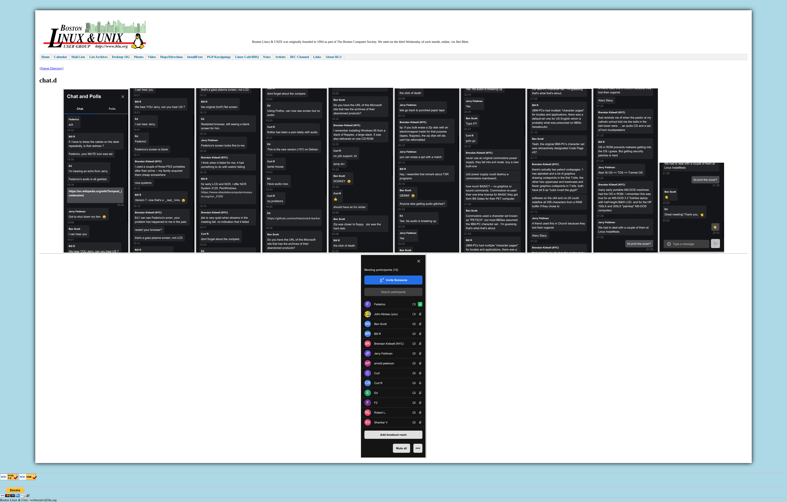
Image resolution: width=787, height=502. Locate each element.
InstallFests (195, 57)
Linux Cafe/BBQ (247, 57)
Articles (280, 57)
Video (152, 57)
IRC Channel (299, 57)
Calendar (60, 57)
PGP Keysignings (219, 57)
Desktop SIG (121, 57)
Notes (267, 57)
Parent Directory (51, 68)
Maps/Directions (171, 57)
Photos (138, 57)
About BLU (333, 57)
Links (317, 57)
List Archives (98, 57)
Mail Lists (78, 57)
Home (45, 57)
